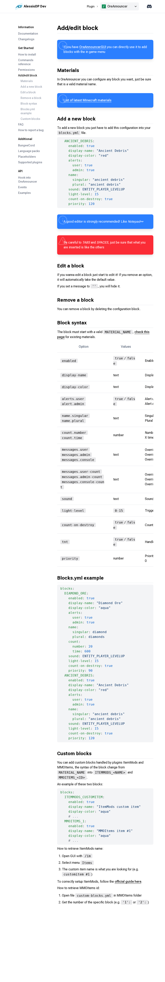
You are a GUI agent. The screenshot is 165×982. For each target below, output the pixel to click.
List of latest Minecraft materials (87, 100)
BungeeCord (26, 145)
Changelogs (26, 39)
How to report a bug (31, 130)
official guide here (128, 881)
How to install (27, 54)
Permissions (26, 69)
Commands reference (25, 62)
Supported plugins (30, 162)
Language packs (29, 151)
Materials (27, 81)
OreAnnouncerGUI (92, 47)
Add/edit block (27, 75)
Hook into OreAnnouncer (27, 179)
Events (22, 187)
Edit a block (28, 92)
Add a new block (31, 86)
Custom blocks (30, 118)
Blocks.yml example (28, 111)
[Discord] (149, 6)
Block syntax (29, 103)
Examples (24, 192)
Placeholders (27, 156)
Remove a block (31, 98)
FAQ (20, 124)
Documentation (28, 33)
